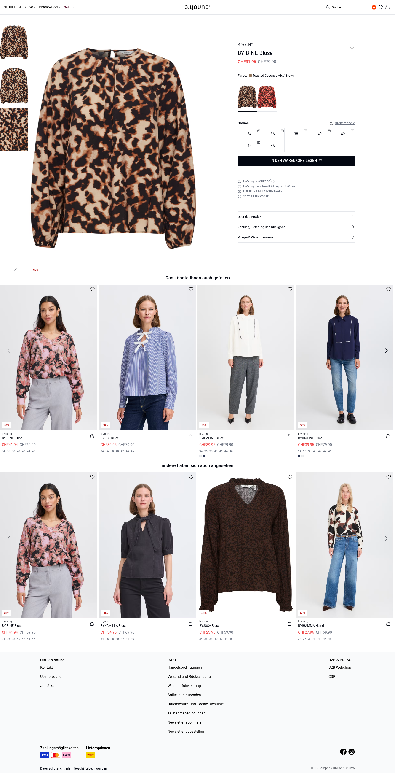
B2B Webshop (339, 667)
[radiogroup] (296, 140)
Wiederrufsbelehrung (184, 686)
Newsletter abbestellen (186, 731)
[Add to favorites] (352, 46)
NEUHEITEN (12, 7)
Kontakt (46, 667)
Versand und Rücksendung (189, 676)
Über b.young (50, 676)
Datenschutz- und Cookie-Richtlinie (196, 704)
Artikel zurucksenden (184, 695)
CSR (331, 676)
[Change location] (374, 7)
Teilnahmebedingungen (187, 713)
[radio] (272, 146)
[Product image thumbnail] (14, 42)
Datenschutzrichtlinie (55, 768)
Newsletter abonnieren (185, 722)
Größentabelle (345, 123)
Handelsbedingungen (185, 667)
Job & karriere (51, 686)
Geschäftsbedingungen (90, 768)
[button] (296, 216)
